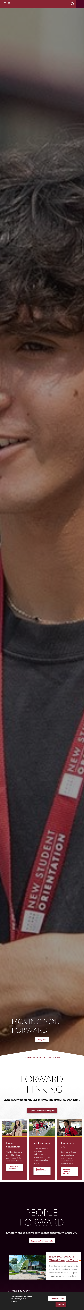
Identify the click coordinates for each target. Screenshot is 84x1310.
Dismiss (61, 1304)
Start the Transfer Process (66, 1171)
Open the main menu (80, 4)
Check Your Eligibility (13, 1168)
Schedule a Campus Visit (41, 1170)
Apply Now (42, 1040)
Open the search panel (72, 4)
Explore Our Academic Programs (42, 1110)
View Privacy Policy (57, 1298)
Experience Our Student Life (42, 1241)
